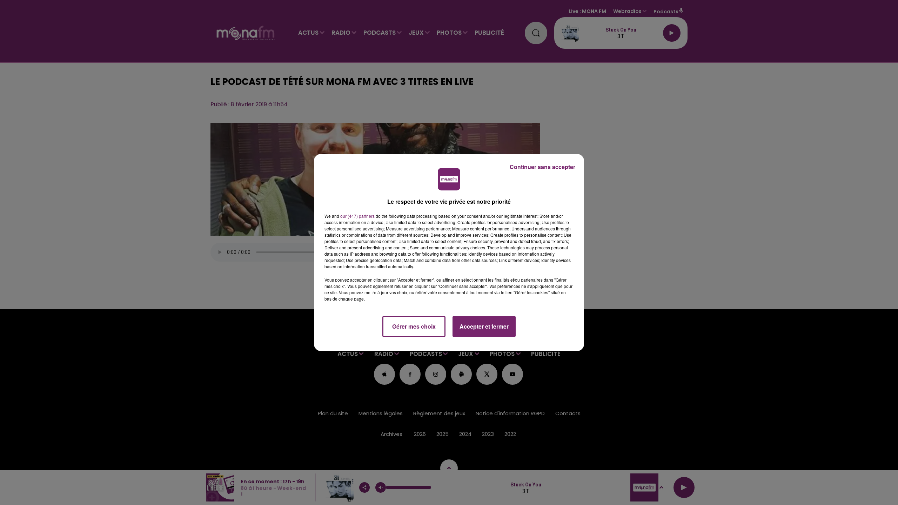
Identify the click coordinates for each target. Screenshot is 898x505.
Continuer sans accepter (542, 167)
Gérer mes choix (414, 326)
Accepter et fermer (484, 326)
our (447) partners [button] (357, 216)
